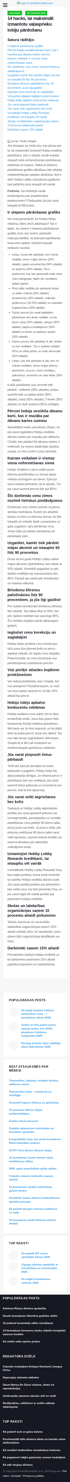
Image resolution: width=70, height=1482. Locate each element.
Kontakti (16, 1475)
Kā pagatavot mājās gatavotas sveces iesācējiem (34, 1457)
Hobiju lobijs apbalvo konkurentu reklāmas (33, 100)
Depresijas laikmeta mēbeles (21, 1377)
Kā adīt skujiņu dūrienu (18, 1464)
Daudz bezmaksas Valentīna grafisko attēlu (30, 1315)
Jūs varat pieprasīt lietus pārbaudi (27, 104)
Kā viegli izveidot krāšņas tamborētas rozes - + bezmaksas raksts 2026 (37, 1014)
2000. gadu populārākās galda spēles (33, 1168)
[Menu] (5, 5)
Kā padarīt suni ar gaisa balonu (23, 1431)
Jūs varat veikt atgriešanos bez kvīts (29, 108)
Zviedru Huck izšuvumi (23, 1120)
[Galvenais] (35, 2)
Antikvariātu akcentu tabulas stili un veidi (29, 1395)
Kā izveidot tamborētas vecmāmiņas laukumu (31, 1450)
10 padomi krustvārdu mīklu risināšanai (28, 1323)
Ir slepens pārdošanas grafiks (25, 46)
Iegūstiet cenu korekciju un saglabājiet (30, 91)
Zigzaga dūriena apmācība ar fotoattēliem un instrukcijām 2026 (39, 1268)
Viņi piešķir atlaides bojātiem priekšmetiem (33, 96)
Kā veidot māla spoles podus (21, 1341)
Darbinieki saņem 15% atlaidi (25, 129)
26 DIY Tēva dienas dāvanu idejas (30, 1150)
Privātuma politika (33, 1475)
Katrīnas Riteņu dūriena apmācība (24, 1308)
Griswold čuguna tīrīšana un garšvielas (34, 1102)
